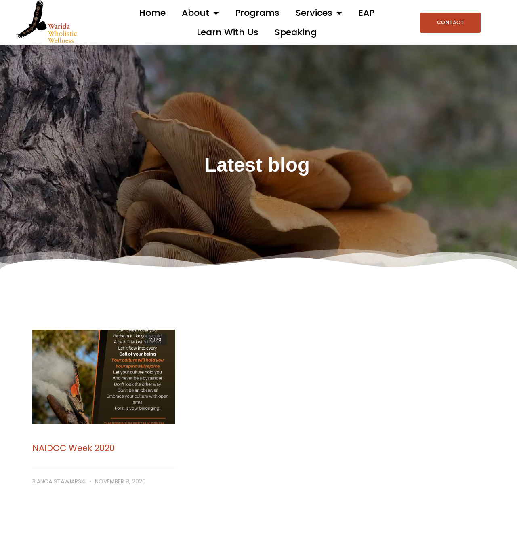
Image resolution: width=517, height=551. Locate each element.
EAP (366, 12)
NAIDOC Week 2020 (73, 448)
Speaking (296, 32)
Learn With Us (227, 32)
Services (314, 12)
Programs (257, 12)
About (195, 12)
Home (152, 12)
